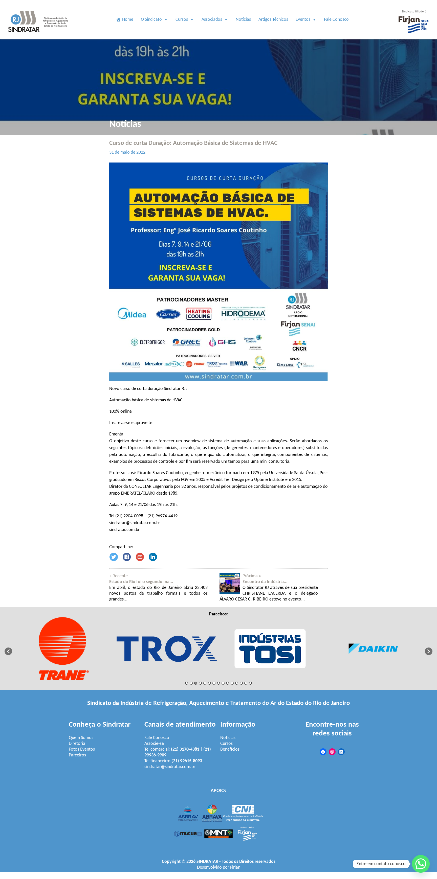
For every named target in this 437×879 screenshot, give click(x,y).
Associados (212, 19)
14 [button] (245, 683)
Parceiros (77, 755)
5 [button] (204, 683)
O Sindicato (151, 19)
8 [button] (218, 683)
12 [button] (236, 683)
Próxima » (252, 576)
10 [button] (227, 683)
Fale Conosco (336, 19)
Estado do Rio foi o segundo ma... (141, 582)
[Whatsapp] (421, 864)
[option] (63, 648)
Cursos (182, 19)
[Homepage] (39, 36)
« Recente (118, 576)
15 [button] (250, 683)
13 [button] (241, 683)
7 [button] (213, 683)
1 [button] (186, 683)
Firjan (235, 867)
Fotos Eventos (82, 749)
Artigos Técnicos (273, 19)
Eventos (303, 19)
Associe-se (154, 743)
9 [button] (223, 683)
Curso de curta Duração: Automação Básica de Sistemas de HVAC (193, 143)
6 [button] (209, 683)
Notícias (243, 19)
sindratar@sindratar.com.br (169, 767)
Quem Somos (81, 737)
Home (127, 19)
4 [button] (200, 683)
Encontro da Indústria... (265, 582)
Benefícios (229, 749)
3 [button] (195, 683)
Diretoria (77, 743)
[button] (8, 651)
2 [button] (191, 683)
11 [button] (232, 683)
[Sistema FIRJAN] (414, 36)
